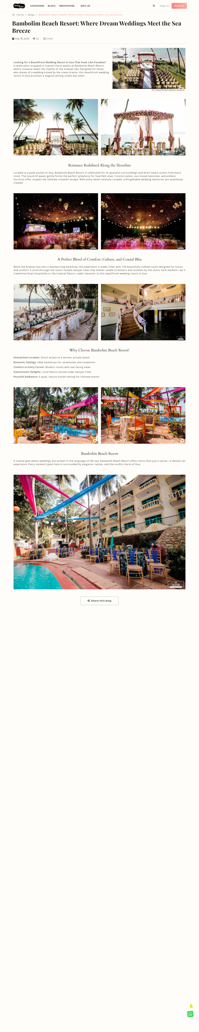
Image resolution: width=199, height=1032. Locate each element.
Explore (179, 5)
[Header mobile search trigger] (154, 6)
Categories (37, 6)
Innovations (67, 6)
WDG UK (85, 6)
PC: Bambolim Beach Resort (168, 89)
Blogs (52, 6)
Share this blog (100, 600)
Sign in (164, 5)
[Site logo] (19, 5)
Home (20, 14)
